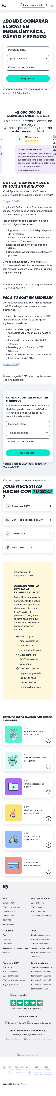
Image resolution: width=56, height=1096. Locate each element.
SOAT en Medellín (38, 911)
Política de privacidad (40, 939)
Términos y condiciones (40, 935)
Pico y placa (7, 943)
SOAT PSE (7, 920)
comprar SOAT (26, 230)
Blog (4, 935)
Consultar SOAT (9, 911)
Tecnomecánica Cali (39, 989)
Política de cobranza (39, 943)
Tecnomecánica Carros (41, 976)
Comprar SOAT (9, 903)
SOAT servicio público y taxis (14, 980)
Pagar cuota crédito (33, 5)
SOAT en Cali (36, 907)
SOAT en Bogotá (37, 903)
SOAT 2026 (7, 967)
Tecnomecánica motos (40, 971)
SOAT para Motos (10, 971)
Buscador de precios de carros (15, 948)
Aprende (6, 939)
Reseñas (6, 952)
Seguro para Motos (11, 984)
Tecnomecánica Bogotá (41, 980)
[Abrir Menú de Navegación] (52, 5)
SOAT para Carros (10, 976)
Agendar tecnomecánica (41, 967)
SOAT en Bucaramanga (41, 915)
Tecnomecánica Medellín (41, 984)
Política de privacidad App (41, 948)
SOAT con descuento (11, 907)
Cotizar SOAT (8, 915)
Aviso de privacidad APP (41, 952)
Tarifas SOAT (8, 924)
